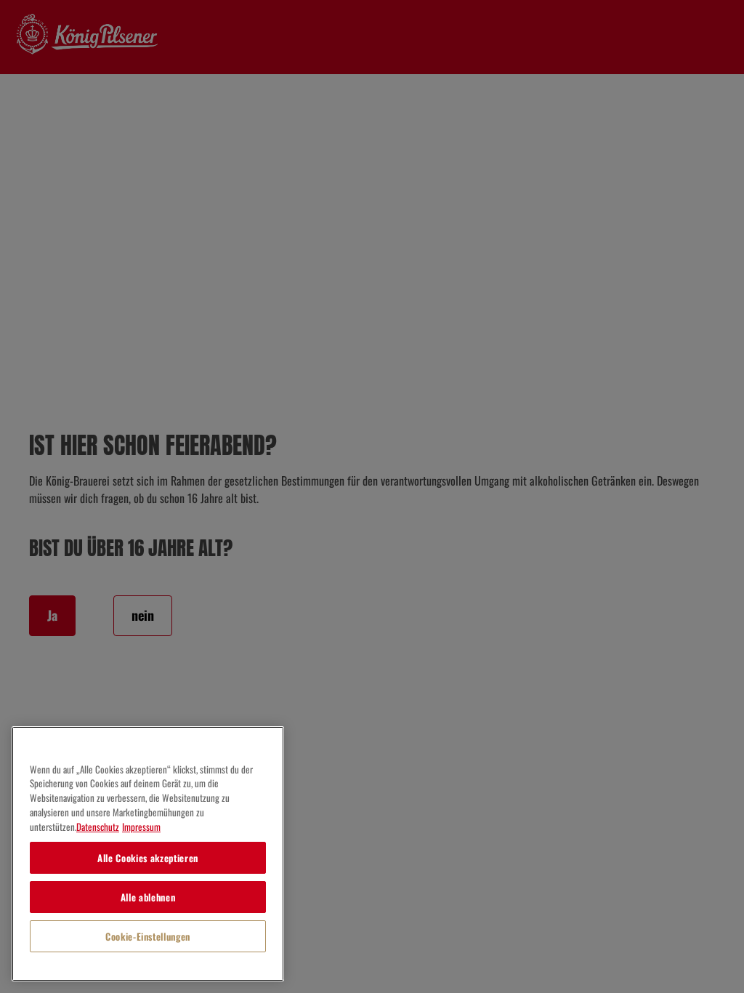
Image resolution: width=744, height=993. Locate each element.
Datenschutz (97, 826)
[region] (148, 853)
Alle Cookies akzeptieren (147, 858)
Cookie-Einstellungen (147, 936)
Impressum (141, 826)
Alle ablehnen (148, 897)
